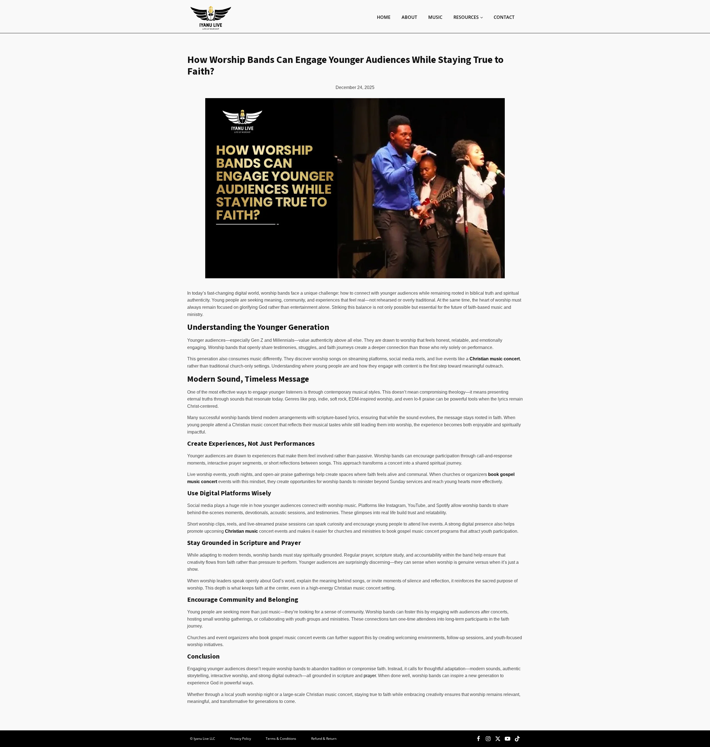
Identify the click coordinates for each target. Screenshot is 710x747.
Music (435, 17)
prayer (370, 675)
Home (383, 17)
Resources (466, 17)
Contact (504, 17)
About (409, 17)
